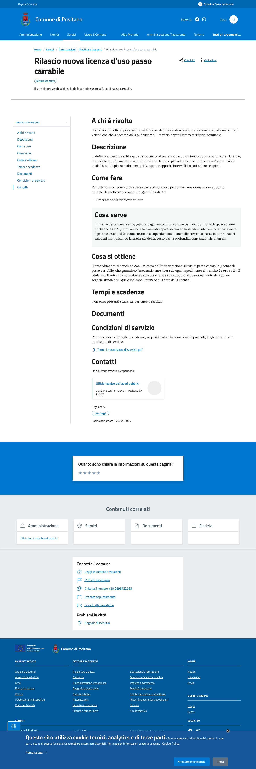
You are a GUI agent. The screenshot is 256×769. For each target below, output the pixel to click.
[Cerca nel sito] (233, 19)
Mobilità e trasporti (90, 49)
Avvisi (191, 683)
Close (228, 731)
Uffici (18, 683)
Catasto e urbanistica (85, 705)
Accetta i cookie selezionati (191, 761)
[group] (42, 534)
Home (37, 49)
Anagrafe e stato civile (86, 688)
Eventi (191, 712)
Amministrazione (30, 34)
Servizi (71, 34)
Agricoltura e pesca (84, 671)
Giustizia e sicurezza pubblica (146, 677)
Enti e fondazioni (24, 688)
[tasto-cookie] (13, 726)
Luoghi (191, 706)
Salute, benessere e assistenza (148, 694)
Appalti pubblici (81, 694)
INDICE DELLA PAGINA (27, 122)
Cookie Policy (170, 743)
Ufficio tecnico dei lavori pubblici (117, 383)
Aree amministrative (27, 677)
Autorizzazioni (67, 49)
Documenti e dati (25, 705)
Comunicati (194, 677)
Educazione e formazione (144, 671)
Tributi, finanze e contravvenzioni (149, 699)
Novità (54, 34)
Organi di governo (25, 671)
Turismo (134, 705)
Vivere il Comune (95, 34)
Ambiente (78, 677)
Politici (19, 694)
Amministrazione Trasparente (89, 683)
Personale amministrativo (30, 699)
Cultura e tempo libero (85, 711)
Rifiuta (220, 761)
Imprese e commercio (142, 683)
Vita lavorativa (138, 711)
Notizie (192, 671)
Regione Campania (27, 4)
